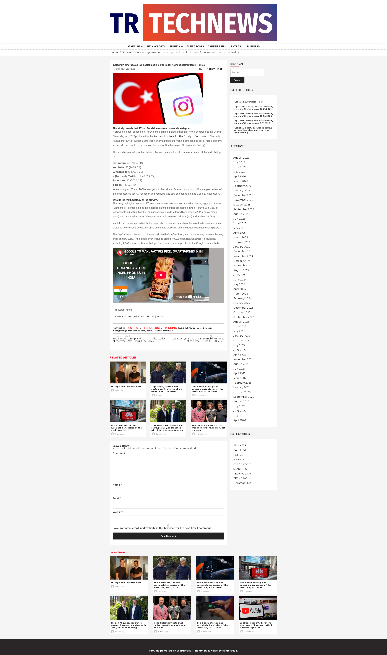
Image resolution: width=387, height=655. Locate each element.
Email (117, 498)
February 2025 (242, 242)
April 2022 (239, 354)
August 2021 (241, 364)
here (156, 145)
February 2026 (242, 185)
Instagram (118, 330)
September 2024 (243, 265)
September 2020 (243, 396)
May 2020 (239, 415)
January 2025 (241, 246)
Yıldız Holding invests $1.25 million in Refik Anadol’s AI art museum (208, 427)
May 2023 (239, 331)
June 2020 (240, 410)
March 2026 (240, 181)
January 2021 (241, 387)
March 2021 (240, 378)
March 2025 (240, 237)
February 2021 (242, 382)
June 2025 (239, 223)
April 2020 (239, 420)
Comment (120, 453)
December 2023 (243, 307)
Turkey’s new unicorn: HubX (126, 386)
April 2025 (239, 232)
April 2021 (239, 373)
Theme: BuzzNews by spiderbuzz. (215, 650)
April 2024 (239, 289)
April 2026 (239, 176)
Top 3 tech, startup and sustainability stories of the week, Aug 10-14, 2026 (207, 389)
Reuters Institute (163, 330)
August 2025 (241, 214)
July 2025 (239, 218)
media (141, 330)
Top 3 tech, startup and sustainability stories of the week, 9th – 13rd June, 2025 (139, 338)
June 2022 (239, 350)
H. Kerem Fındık (213, 68)
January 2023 (241, 335)
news (149, 330)
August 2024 (241, 270)
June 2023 (239, 326)
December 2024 (243, 251)
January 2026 (241, 190)
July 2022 (239, 345)
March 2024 (240, 293)
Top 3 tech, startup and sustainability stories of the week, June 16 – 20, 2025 (197, 338)
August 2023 (241, 321)
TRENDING (170, 328)
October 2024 (241, 260)
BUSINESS (253, 46)
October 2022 (241, 340)
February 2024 (242, 298)
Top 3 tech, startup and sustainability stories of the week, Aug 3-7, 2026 (126, 427)
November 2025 (243, 200)
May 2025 (239, 228)
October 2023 (241, 312)
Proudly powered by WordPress (170, 650)
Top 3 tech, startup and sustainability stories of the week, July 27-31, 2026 (212, 625)
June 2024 (239, 279)
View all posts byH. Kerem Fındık (134, 316)
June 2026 (239, 167)
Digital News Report (200, 328)
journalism (131, 330)
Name (117, 485)
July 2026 (239, 162)
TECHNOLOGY (155, 46)
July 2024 (239, 275)
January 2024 (241, 303)
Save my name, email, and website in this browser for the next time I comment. (162, 528)
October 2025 (241, 204)
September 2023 (243, 317)
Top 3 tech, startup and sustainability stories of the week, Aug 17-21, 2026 (166, 389)
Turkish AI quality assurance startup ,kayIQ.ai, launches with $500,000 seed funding (167, 427)
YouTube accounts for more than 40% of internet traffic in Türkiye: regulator (256, 625)
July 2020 (239, 406)
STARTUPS (134, 46)
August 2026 (241, 157)
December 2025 (243, 195)
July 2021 (239, 368)
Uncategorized (242, 483)
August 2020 (241, 401)
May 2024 (239, 284)
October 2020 (242, 392)
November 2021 (243, 359)
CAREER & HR (216, 46)
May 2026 (239, 171)
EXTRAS (236, 46)
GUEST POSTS (195, 46)
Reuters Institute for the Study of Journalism (181, 136)
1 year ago (129, 69)
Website (161, 316)
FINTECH (175, 46)
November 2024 (243, 256)
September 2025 (243, 209)
